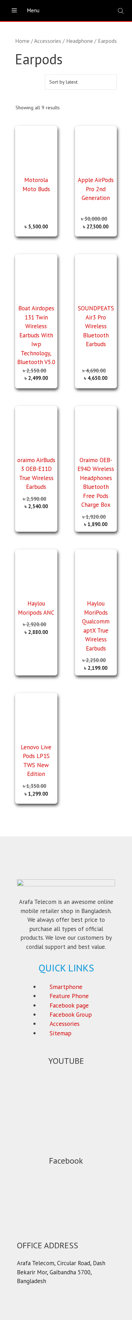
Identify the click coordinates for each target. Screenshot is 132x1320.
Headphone (79, 40)
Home (22, 40)
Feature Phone (69, 996)
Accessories (47, 40)
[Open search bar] (121, 10)
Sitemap (60, 1033)
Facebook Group (71, 1014)
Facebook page (69, 1005)
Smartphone (66, 987)
